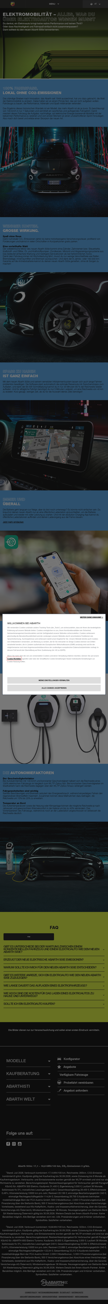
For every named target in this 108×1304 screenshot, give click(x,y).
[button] (91, 617)
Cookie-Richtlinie (14, 658)
